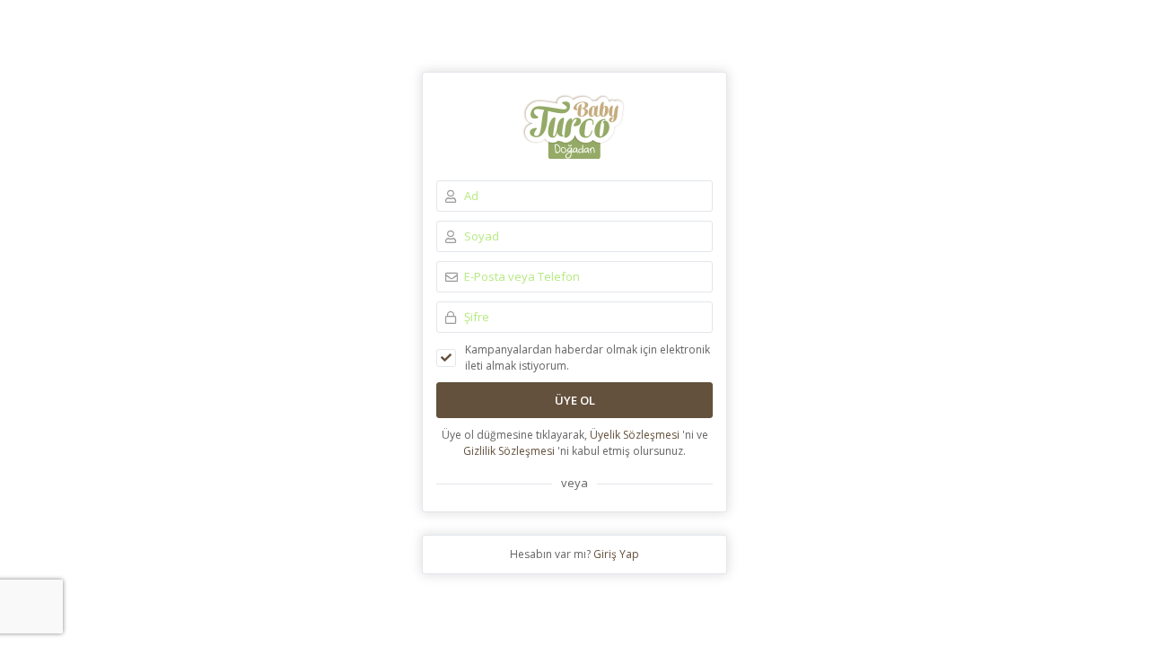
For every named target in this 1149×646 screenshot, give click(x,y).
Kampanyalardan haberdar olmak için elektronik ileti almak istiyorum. (587, 357)
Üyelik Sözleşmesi (635, 434)
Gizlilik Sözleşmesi (509, 450)
